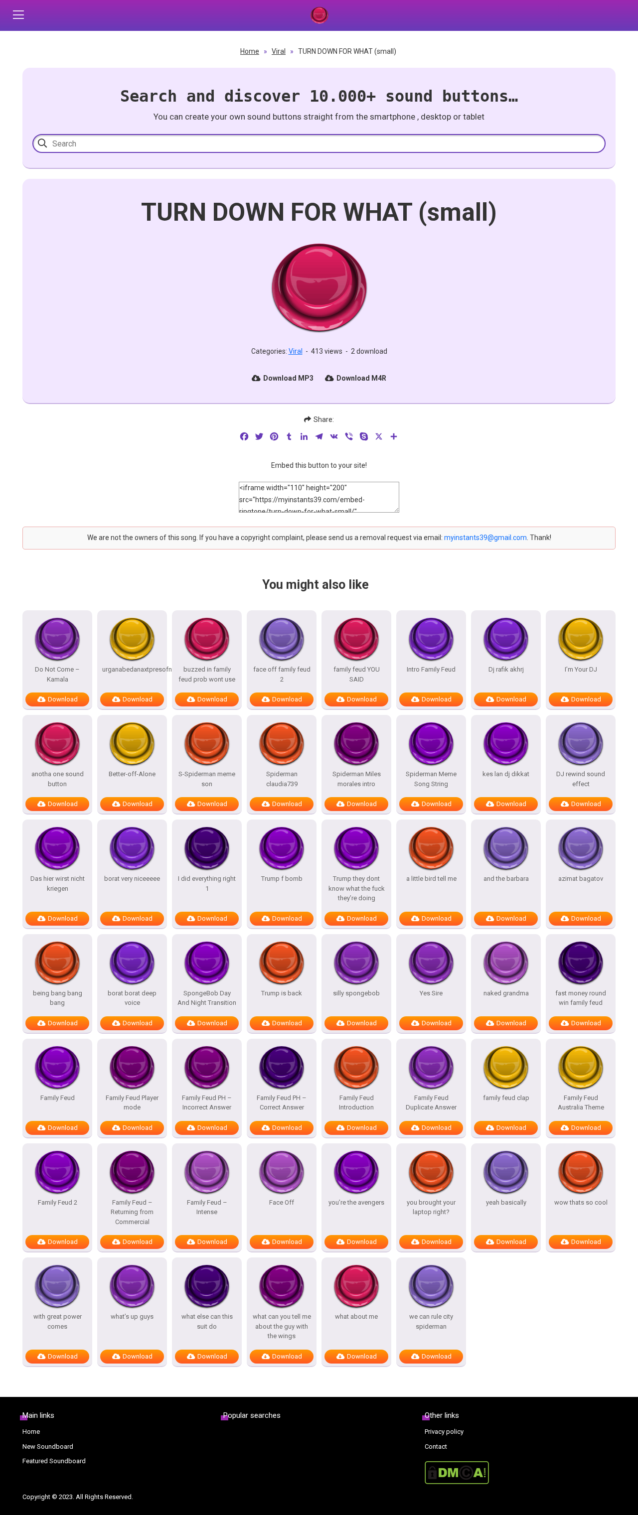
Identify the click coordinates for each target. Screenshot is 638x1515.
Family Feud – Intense (207, 1207)
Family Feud (57, 1098)
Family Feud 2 (57, 1202)
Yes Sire (431, 993)
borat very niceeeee (132, 878)
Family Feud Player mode (132, 1102)
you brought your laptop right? (431, 1207)
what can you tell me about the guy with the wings (282, 1326)
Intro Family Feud (431, 669)
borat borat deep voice (132, 998)
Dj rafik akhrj (506, 669)
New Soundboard (47, 1446)
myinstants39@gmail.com (485, 538)
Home (249, 51)
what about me (356, 1316)
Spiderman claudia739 (282, 779)
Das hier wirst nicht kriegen (57, 883)
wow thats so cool (581, 1202)
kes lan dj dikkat (505, 774)
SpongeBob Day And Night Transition (206, 998)
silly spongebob (356, 993)
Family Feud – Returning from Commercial (132, 1212)
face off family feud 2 (282, 674)
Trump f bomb (282, 878)
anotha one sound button (57, 779)
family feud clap (506, 1098)
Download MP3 (288, 378)
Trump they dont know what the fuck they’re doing (356, 888)
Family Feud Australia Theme (581, 1102)
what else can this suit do (207, 1321)
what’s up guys (132, 1316)
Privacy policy (444, 1431)
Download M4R (361, 378)
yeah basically (506, 1202)
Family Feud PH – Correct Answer (282, 1102)
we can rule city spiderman (431, 1321)
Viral (279, 51)
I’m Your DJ (581, 669)
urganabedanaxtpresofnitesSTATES (132, 669)
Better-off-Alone (132, 774)
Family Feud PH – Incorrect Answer (207, 1102)
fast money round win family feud (580, 998)
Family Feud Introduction (356, 1102)
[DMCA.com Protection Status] (520, 1472)
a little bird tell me (431, 878)
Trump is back (281, 993)
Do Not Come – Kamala (57, 674)
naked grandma (506, 993)
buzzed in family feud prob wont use (206, 674)
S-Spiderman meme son (206, 779)
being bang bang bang (57, 998)
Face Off (281, 1202)
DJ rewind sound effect (580, 779)
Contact (436, 1446)
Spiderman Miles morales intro (356, 779)
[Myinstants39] (319, 15)
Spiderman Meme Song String (431, 779)
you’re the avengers (356, 1202)
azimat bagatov (580, 878)
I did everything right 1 (207, 883)
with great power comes (57, 1321)
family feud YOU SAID (356, 674)
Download (63, 699)
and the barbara (506, 878)
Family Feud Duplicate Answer (431, 1102)
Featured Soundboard (54, 1461)
